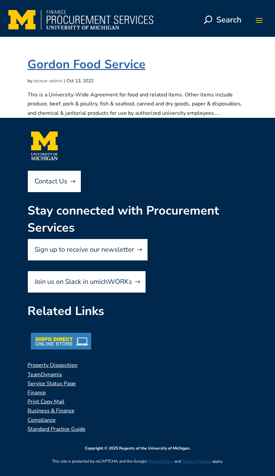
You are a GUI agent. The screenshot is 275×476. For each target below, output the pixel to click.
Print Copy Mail (46, 401)
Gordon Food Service (87, 64)
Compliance (42, 420)
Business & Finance (51, 410)
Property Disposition (52, 365)
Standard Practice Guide (57, 429)
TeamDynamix (45, 374)
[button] (259, 20)
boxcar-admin (48, 81)
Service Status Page (52, 383)
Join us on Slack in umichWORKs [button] (83, 281)
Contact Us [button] (51, 181)
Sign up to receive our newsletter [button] (84, 249)
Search (228, 19)
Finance (37, 392)
